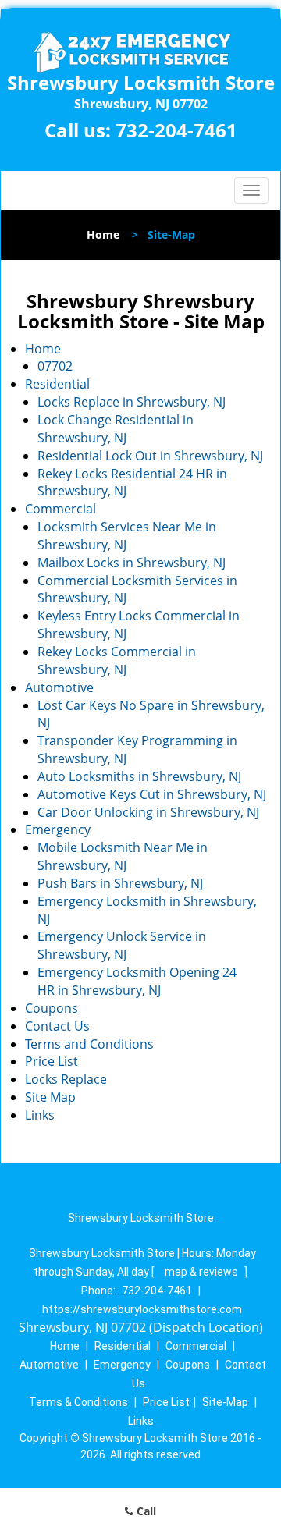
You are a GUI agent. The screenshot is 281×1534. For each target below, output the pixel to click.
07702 (55, 366)
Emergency (58, 829)
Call (144, 1511)
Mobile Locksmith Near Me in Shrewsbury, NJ (122, 856)
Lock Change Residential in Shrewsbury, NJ (115, 428)
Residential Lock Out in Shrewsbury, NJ (150, 455)
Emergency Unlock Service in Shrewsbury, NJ (121, 945)
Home (103, 234)
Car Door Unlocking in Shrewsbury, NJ (148, 812)
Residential (57, 383)
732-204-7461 (176, 130)
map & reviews (202, 1272)
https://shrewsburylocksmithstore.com (142, 1309)
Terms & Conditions (78, 1402)
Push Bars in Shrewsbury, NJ (120, 883)
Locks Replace (66, 1079)
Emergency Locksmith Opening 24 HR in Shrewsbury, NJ (137, 981)
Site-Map (225, 1402)
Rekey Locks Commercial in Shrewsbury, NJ (116, 660)
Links (40, 1115)
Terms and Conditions (89, 1044)
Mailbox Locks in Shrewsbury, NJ (131, 562)
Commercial (60, 508)
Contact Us (57, 1026)
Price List (51, 1061)
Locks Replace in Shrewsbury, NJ (131, 401)
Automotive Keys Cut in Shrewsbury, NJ (151, 794)
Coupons (51, 1008)
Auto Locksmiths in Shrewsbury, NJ (139, 776)
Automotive (59, 687)
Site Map (50, 1097)
